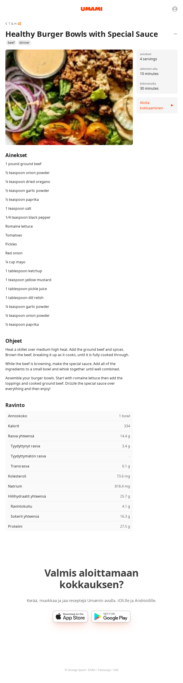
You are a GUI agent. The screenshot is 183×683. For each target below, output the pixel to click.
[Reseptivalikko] (175, 34)
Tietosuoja (104, 670)
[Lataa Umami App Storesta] (70, 616)
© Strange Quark (75, 670)
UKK (115, 670)
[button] (11, 42)
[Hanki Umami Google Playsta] (111, 616)
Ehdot (91, 670)
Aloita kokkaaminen (151, 105)
